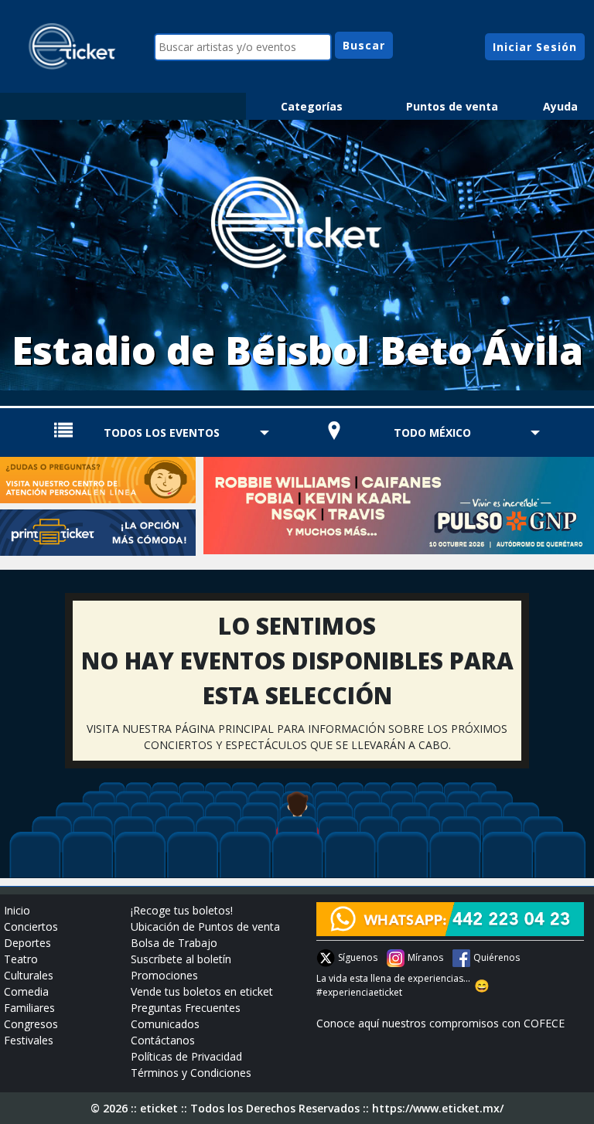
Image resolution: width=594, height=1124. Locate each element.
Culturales (28, 975)
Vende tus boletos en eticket (202, 991)
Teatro (21, 959)
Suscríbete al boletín (181, 959)
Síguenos (357, 957)
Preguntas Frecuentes (186, 1007)
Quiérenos (496, 957)
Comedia (26, 991)
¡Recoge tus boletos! (182, 910)
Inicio (17, 910)
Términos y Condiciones (191, 1072)
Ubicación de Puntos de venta (205, 926)
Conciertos (31, 926)
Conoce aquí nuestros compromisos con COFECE (440, 1023)
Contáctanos (163, 1040)
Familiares (29, 1007)
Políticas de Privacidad (186, 1056)
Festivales (28, 1040)
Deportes (27, 942)
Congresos (31, 1024)
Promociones (164, 975)
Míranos (425, 957)
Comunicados (165, 1024)
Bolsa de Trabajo (174, 942)
